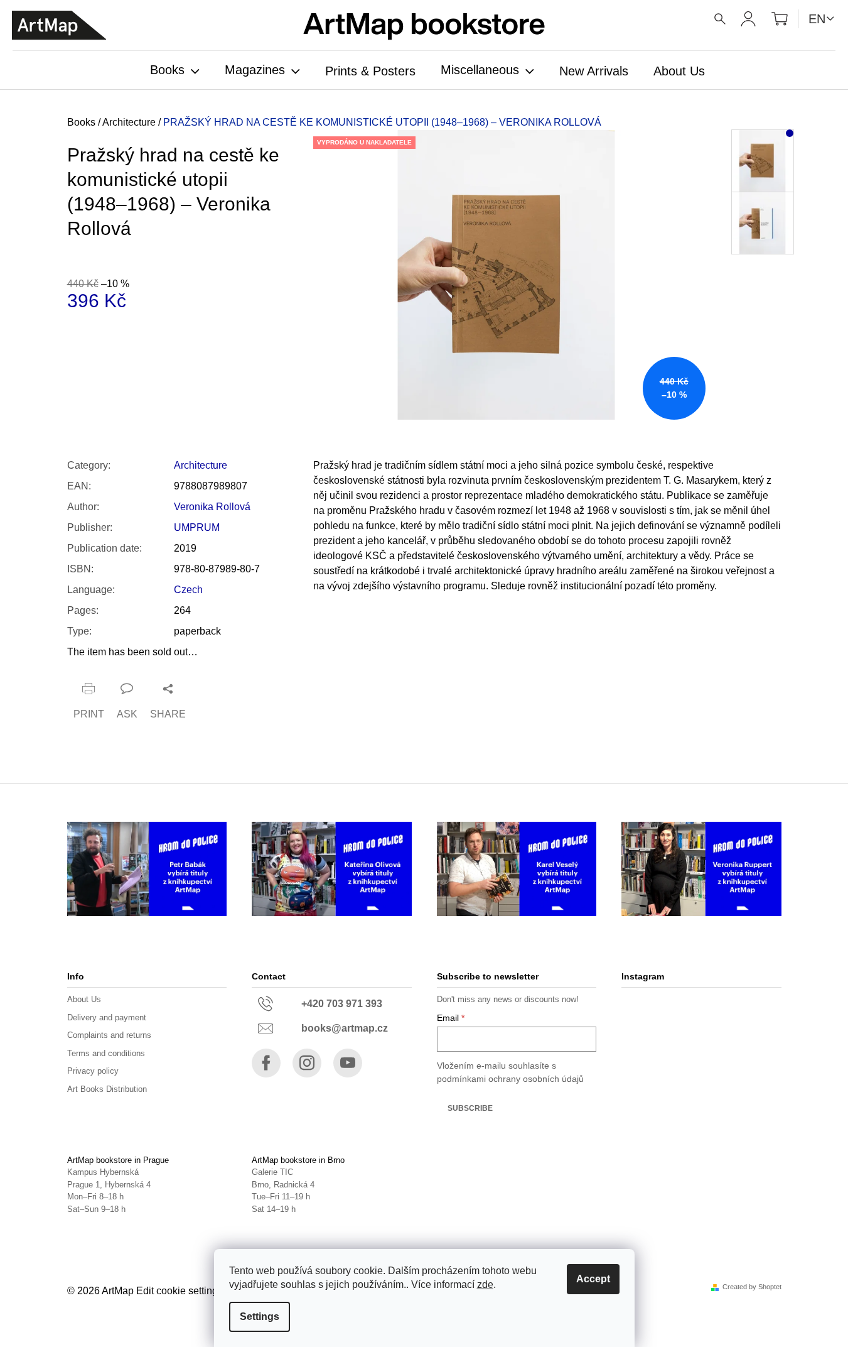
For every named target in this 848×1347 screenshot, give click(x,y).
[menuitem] (174, 71)
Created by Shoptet (751, 1287)
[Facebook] (266, 1063)
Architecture (200, 465)
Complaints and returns (109, 1035)
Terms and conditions (106, 1053)
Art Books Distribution (107, 1089)
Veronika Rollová (212, 506)
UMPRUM (197, 527)
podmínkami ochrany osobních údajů (510, 1079)
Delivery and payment (106, 1017)
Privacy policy (93, 1071)
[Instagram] (307, 1063)
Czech (188, 589)
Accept (593, 1278)
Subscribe (470, 1108)
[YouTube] (347, 1063)
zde (485, 1284)
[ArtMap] (59, 25)
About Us (84, 999)
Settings (259, 1316)
